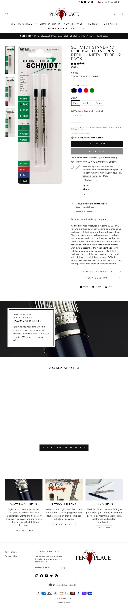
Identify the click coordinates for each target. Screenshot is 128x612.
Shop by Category (23, 24)
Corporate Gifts (55, 28)
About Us (77, 28)
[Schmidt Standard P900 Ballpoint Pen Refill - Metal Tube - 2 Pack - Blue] (17, 423)
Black (74, 90)
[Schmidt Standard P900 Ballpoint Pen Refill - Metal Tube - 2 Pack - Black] (13, 423)
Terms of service (12, 552)
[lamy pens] (104, 489)
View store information (85, 211)
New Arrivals (73, 24)
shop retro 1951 (64, 524)
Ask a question (97, 278)
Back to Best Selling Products (65, 448)
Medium (87, 103)
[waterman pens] (23, 489)
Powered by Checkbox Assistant (81, 133)
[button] (78, 63)
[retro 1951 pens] (64, 489)
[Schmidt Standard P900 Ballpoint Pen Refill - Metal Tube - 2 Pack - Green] (24, 423)
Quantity (77, 115)
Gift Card (111, 24)
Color (79, 85)
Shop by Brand (50, 24)
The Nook (93, 24)
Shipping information (97, 271)
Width (75, 98)
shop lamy (104, 528)
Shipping (75, 76)
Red (86, 90)
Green (92, 90)
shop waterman (23, 531)
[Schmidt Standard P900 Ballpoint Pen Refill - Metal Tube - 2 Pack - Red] (20, 423)
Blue (80, 90)
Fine (75, 103)
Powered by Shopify (63, 602)
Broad (99, 103)
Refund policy (11, 556)
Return (116, 127)
